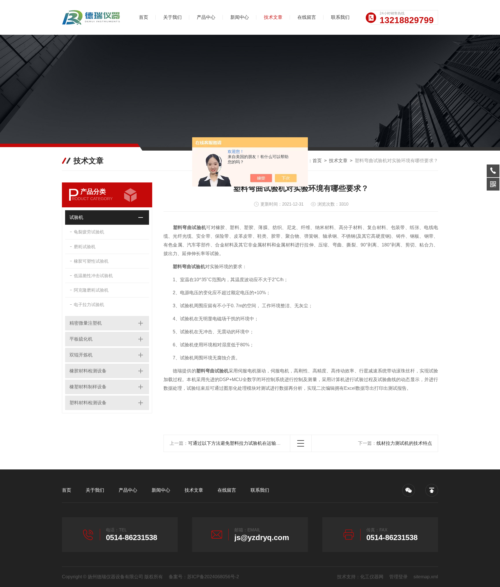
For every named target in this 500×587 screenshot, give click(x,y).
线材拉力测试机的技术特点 (404, 443)
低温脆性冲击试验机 (93, 275)
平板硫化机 (81, 339)
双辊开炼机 (81, 354)
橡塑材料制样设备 (87, 386)
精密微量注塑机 (85, 323)
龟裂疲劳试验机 (89, 231)
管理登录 (398, 576)
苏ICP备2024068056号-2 (213, 576)
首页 (143, 17)
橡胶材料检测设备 (87, 370)
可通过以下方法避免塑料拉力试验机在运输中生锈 (239, 443)
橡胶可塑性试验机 (91, 261)
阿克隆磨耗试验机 (91, 290)
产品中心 (206, 17)
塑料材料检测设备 (87, 402)
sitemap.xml (425, 576)
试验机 (76, 217)
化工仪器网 (371, 576)
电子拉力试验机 (89, 304)
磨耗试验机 (84, 246)
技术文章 (273, 17)
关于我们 (172, 17)
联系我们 (340, 17)
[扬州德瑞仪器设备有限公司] (92, 17)
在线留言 (306, 17)
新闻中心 (239, 17)
